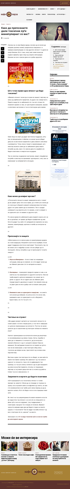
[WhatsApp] (2, 60)
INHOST (26, 486)
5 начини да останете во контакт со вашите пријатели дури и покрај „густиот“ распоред (9, 457)
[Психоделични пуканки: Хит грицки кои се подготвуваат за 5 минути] (43, 446)
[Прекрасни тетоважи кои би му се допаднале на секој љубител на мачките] (61, 446)
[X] (2, 52)
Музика (52, 78)
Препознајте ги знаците (58, 59)
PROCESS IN (11, 482)
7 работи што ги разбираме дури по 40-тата (59, 120)
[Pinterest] (2, 56)
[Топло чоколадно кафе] (26, 446)
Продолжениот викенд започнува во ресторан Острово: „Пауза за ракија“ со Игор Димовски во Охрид (59, 83)
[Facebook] (2, 48)
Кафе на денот (54, 89)
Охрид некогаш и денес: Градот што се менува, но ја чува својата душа (59, 102)
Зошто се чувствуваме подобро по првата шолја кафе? (58, 93)
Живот (3, 24)
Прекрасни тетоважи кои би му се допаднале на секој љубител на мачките (60, 457)
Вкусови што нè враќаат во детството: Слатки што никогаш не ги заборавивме (59, 112)
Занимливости (54, 99)
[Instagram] (58, 473)
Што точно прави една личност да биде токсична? (59, 51)
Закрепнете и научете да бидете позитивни (58, 66)
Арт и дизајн (56, 453)
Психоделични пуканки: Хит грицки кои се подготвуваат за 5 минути (43, 457)
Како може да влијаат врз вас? (58, 56)
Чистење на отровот (61, 62)
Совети (8, 24)
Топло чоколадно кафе (26, 455)
